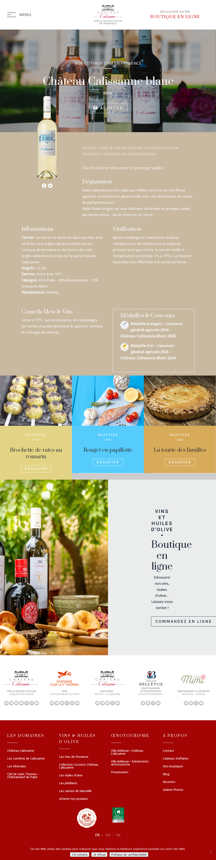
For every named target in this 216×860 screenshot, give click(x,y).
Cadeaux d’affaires (175, 758)
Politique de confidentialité (129, 854)
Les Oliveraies (16, 766)
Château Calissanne (20, 751)
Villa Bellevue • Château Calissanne (127, 752)
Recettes (169, 782)
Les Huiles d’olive (70, 775)
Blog (166, 774)
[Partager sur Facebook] (44, 184)
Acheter (111, 108)
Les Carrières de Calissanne (26, 758)
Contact (168, 751)
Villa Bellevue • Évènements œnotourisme (130, 763)
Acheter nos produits (73, 799)
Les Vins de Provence (73, 757)
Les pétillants (68, 783)
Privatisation (119, 772)
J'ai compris (80, 854)
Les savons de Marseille (75, 791)
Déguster (36, 469)
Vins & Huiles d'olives (121, 148)
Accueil (89, 148)
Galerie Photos (173, 790)
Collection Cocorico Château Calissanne (78, 766)
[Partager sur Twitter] (50, 184)
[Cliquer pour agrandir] (47, 179)
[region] (108, 687)
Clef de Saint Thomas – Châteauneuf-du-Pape (23, 776)
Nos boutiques (173, 766)
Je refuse (99, 854)
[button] (21, 688)
